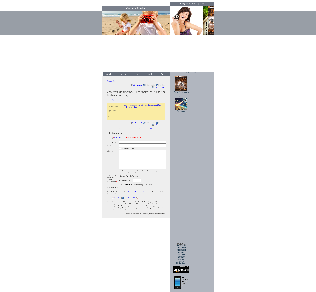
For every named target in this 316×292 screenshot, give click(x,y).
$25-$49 (181, 259)
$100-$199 (181, 256)
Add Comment (137, 85)
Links (188, 4)
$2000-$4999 (181, 249)
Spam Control (118, 137)
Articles (109, 74)
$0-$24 (181, 261)
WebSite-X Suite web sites (136, 192)
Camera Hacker (136, 8)
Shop (197, 4)
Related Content (159, 87)
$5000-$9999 (181, 247)
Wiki (163, 74)
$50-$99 (181, 258)
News (193, 4)
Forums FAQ (149, 129)
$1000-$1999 (181, 251)
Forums (123, 74)
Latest (136, 74)
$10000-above (181, 246)
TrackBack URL (129, 198)
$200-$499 (181, 254)
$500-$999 (181, 253)
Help (202, 4)
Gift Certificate (181, 263)
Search (149, 74)
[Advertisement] (158, 53)
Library (182, 4)
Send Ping (117, 198)
